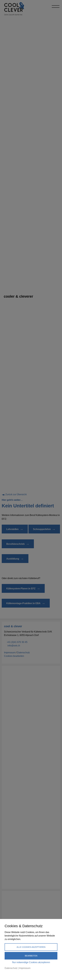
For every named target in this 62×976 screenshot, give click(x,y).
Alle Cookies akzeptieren (31, 947)
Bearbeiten (31, 956)
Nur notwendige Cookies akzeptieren (31, 962)
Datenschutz (11, 968)
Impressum (24, 968)
